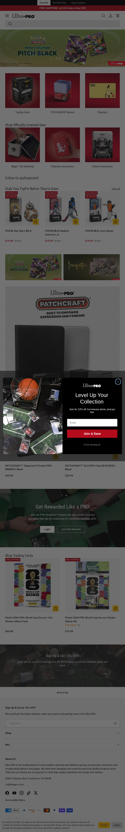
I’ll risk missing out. (92, 444)
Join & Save (92, 434)
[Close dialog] (118, 381)
